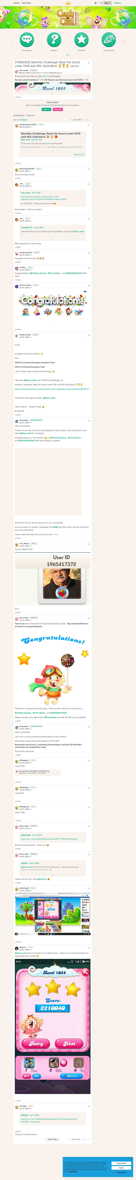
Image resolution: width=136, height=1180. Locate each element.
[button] (16, 72)
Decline (121, 1168)
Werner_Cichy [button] (25, 285)
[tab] (67, 55)
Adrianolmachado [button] (27, 169)
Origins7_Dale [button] (25, 335)
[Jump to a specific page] (90, 119)
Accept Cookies (121, 1163)
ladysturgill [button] (26, 835)
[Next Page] (87, 119)
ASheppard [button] (24, 760)
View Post (78, 155)
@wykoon (42, 879)
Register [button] (57, 109)
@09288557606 (74, 273)
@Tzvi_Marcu (54, 273)
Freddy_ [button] (22, 267)
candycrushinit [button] (25, 252)
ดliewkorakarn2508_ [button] (28, 124)
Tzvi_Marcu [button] (24, 543)
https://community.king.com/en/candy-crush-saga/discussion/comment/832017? (52, 389)
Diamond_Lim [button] (55, 73)
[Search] (101, 3)
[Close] (131, 1159)
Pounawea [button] (23, 420)
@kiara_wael (78, 231)
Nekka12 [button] (24, 1115)
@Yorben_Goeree (38, 273)
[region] (98, 1167)
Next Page (52, 1139)
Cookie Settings (121, 1172)
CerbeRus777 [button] (26, 228)
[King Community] (68, 3)
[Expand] (53, 94)
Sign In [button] (46, 109)
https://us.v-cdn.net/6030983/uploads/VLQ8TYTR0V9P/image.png (49, 839)
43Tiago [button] (23, 1106)
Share (18, 97)
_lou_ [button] (21, 184)
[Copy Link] (61, 73)
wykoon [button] (24, 863)
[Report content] (89, 62)
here (45, 76)
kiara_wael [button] (23, 70)
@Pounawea (50, 717)
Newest (24, 120)
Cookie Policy (73, 1171)
